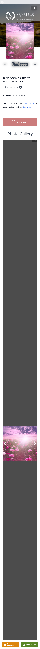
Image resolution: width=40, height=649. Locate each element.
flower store (27, 106)
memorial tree (29, 103)
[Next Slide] (34, 443)
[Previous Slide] (5, 443)
